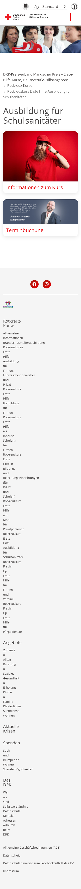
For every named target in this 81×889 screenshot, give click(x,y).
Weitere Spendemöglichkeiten (8, 767)
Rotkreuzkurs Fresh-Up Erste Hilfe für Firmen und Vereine (8, 580)
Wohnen (8, 716)
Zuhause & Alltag (8, 655)
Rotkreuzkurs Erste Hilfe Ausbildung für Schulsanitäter (8, 545)
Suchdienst (8, 711)
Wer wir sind (6, 797)
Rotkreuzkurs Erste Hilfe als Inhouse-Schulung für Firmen (8, 433)
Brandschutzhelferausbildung (8, 343)
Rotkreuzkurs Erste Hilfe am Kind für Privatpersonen (8, 515)
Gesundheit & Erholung (8, 683)
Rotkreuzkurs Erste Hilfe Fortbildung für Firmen (8, 401)
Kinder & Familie (8, 697)
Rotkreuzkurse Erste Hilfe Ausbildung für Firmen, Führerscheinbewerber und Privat (8, 365)
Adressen (8, 820)
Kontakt (8, 816)
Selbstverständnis (8, 806)
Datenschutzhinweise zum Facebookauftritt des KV (38, 863)
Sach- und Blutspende (8, 755)
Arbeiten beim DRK (8, 829)
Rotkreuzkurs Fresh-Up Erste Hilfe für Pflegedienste (8, 617)
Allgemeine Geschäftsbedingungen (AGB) (31, 847)
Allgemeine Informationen (8, 335)
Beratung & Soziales (8, 668)
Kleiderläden (8, 706)
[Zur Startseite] (26, 16)
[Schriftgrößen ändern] (48, 6)
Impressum (11, 871)
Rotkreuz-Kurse (19, 85)
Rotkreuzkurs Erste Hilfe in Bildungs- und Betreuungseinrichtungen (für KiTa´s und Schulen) (8, 475)
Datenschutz (8, 811)
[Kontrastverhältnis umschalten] (25, 6)
